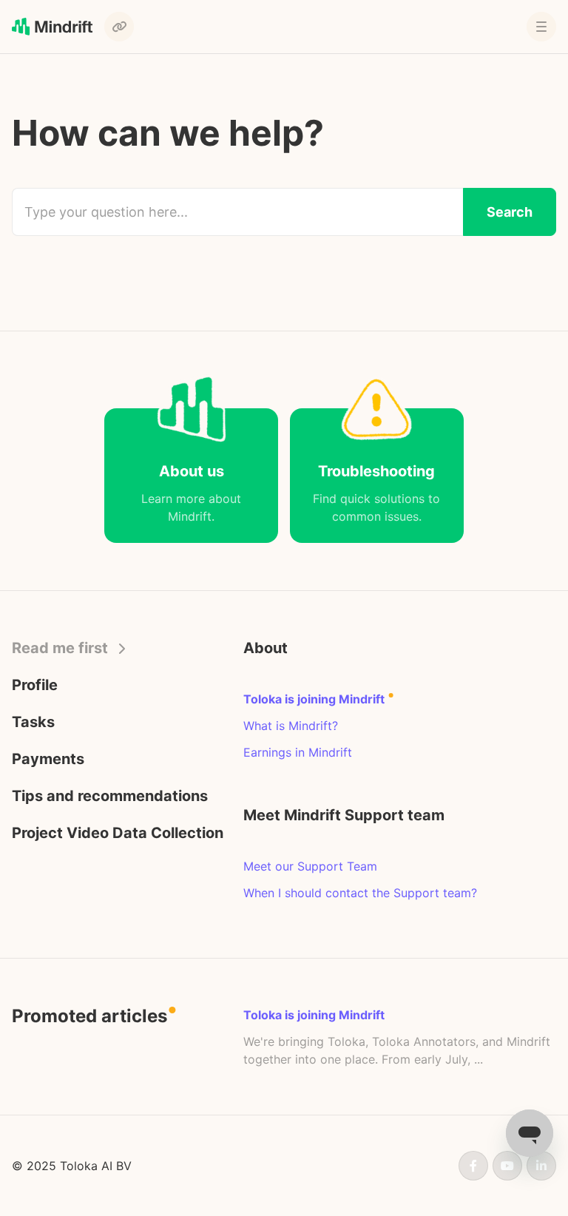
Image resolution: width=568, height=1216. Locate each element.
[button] (541, 26)
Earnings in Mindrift (297, 752)
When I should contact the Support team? (360, 892)
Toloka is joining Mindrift (315, 699)
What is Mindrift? (290, 725)
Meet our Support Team (310, 866)
